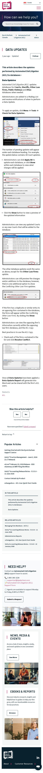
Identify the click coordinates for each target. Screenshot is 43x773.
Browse (12, 713)
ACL (3, 395)
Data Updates (13, 510)
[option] (33, 3)
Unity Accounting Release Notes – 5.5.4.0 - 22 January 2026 (21, 545)
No (26, 414)
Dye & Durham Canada (7, 36)
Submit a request (29, 427)
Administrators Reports (13, 536)
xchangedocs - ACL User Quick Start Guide (20, 540)
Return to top (7, 434)
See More (13, 657)
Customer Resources (24, 763)
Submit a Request (14, 599)
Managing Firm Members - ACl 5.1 (16, 526)
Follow (35, 56)
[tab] (32, 2)
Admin (36, 38)
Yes (17, 414)
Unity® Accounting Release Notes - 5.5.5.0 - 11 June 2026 (21, 531)
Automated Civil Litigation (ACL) (22, 36)
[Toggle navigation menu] (39, 8)
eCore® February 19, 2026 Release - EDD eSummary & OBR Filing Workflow (19, 465)
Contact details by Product (14, 478)
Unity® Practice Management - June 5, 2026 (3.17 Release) (20, 458)
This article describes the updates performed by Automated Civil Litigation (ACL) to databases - (22, 502)
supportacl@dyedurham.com (18, 580)
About (6, 763)
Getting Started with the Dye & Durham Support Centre (19, 451)
